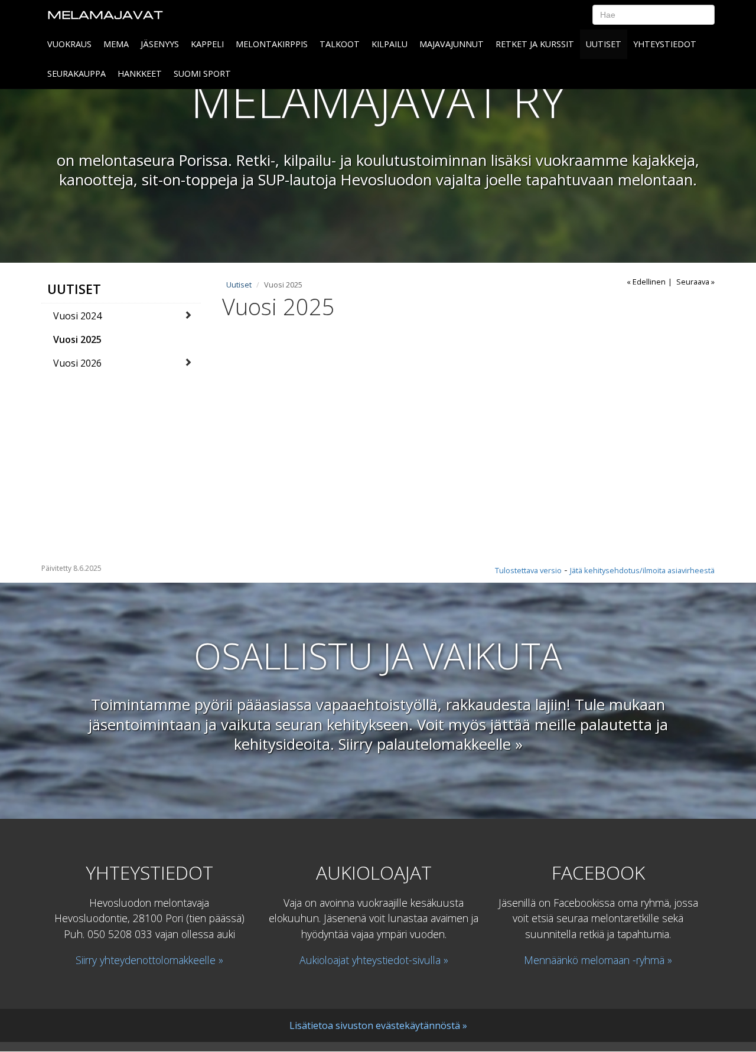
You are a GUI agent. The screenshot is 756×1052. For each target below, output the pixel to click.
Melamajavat (105, 14)
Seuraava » (695, 281)
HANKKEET (140, 73)
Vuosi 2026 (77, 363)
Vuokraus (69, 44)
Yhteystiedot (664, 44)
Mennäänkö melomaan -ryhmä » (598, 960)
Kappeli (207, 44)
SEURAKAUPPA (76, 73)
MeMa (116, 44)
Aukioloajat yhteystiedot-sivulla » (373, 960)
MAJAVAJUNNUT (451, 44)
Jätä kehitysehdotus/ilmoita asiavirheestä (642, 570)
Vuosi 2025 (77, 339)
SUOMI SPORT (202, 73)
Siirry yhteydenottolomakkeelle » (149, 960)
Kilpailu (390, 44)
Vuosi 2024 (77, 315)
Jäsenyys (160, 44)
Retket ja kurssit (535, 44)
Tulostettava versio (528, 570)
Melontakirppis (272, 44)
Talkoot (340, 44)
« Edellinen (646, 281)
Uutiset (603, 44)
